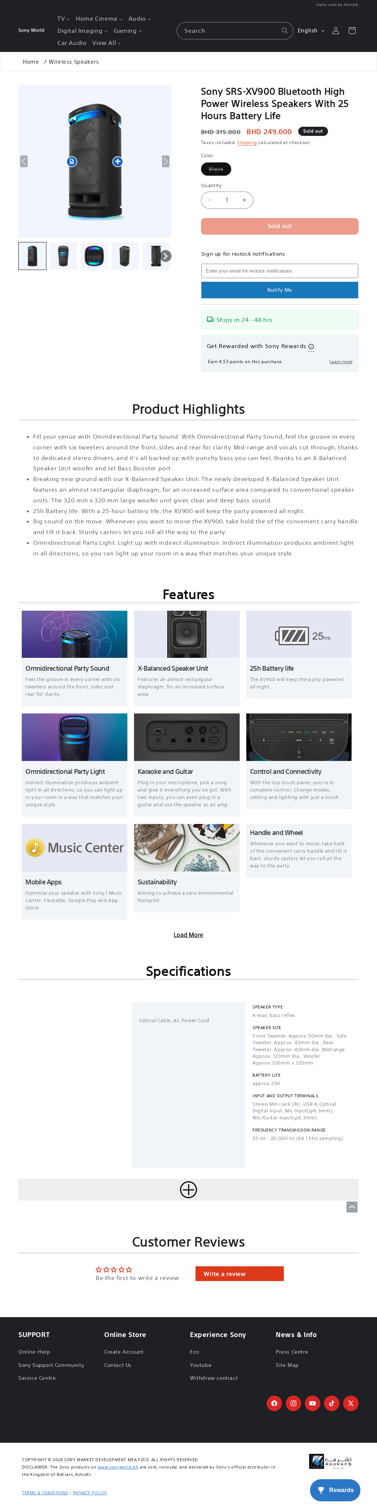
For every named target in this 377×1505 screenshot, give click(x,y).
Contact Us (118, 1365)
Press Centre (292, 1351)
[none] (32, 256)
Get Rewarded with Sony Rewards (257, 346)
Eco (194, 1351)
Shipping (247, 142)
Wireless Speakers (74, 61)
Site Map (287, 1365)
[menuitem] (63, 19)
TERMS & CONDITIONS (45, 1493)
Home (31, 61)
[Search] (285, 30)
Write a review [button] (225, 1273)
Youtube (200, 1365)
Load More (188, 935)
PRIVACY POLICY (90, 1493)
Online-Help (34, 1351)
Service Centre (37, 1378)
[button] (188, 1189)
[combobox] (235, 30)
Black (220, 170)
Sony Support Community (51, 1365)
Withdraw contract (214, 1378)
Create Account (123, 1351)
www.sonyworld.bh (118, 1467)
